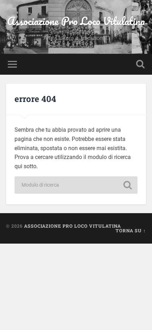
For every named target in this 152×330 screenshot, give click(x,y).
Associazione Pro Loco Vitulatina (76, 21)
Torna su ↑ (131, 230)
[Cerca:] (76, 185)
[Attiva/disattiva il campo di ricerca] (140, 64)
